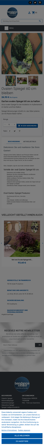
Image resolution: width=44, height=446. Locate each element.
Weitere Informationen (9, 430)
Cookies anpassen (24, 430)
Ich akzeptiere (22, 441)
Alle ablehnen (22, 435)
